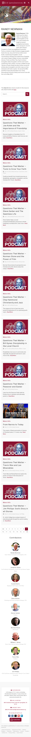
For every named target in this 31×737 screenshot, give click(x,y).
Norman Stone (15, 627)
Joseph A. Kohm (16, 567)
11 (6, 532)
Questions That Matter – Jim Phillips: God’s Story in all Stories (15, 508)
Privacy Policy (12, 732)
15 (20, 532)
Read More (9, 137)
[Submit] (27, 94)
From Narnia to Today (13, 425)
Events (22, 731)
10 (3, 532)
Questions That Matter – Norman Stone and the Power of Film (14, 256)
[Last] (27, 531)
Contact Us (4, 732)
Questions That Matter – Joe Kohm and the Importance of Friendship (15, 125)
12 (10, 532)
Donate (27, 731)
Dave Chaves (16, 598)
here (15, 89)
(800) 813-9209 (8, 709)
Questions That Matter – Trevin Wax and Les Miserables (14, 465)
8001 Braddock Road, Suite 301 (11, 702)
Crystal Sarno (15, 584)
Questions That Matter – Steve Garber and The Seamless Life (14, 211)
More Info (6, 119)
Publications (16, 731)
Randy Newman (15, 553)
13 (13, 532)
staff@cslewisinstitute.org (19, 709)
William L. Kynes (15, 642)
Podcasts (9, 731)
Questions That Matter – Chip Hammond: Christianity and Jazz (14, 300)
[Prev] (6, 529)
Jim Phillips (15, 671)
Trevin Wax (15, 657)
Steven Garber (15, 613)
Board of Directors (6, 729)
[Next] (23, 531)
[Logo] (12, 2)
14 (17, 532)
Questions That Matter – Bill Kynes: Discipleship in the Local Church (15, 343)
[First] (3, 529)
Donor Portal (20, 732)
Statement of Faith (16, 729)
